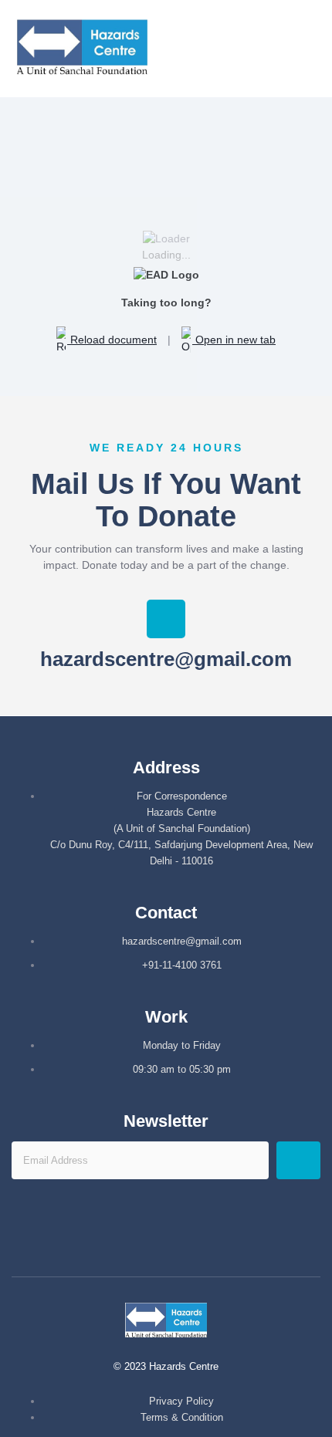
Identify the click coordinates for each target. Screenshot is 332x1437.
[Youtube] (189, 1237)
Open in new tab (234, 339)
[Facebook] (143, 1237)
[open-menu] (319, 49)
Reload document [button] (112, 339)
